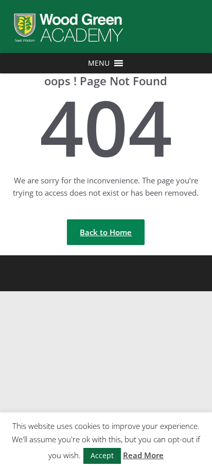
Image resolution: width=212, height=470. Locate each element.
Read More (143, 455)
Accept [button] (102, 455)
